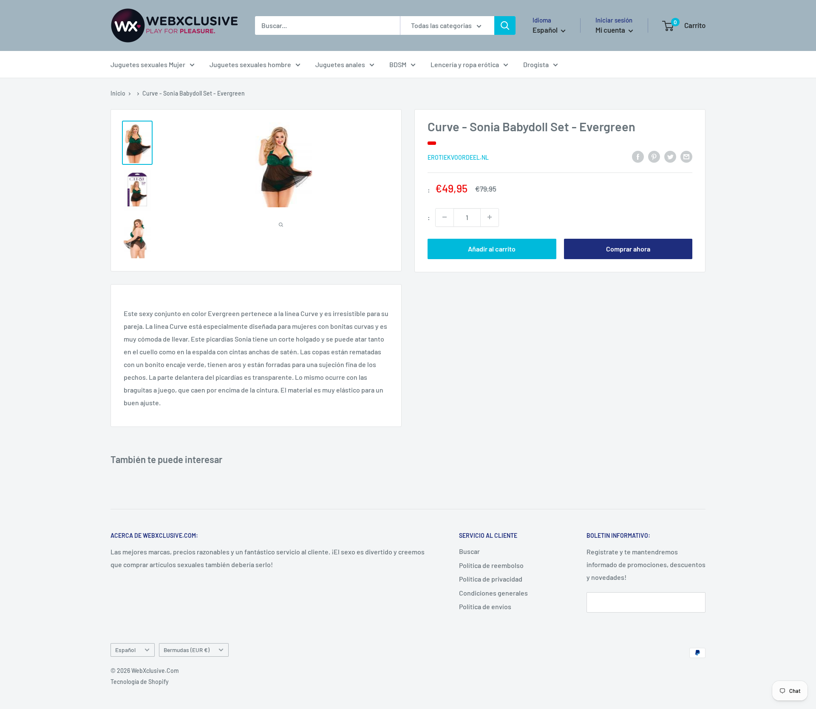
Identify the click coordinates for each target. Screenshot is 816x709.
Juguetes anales (340, 64)
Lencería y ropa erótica (465, 64)
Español (125, 649)
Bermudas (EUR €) (187, 649)
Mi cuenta (610, 29)
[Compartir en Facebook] (638, 156)
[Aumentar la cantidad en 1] (490, 217)
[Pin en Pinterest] (654, 156)
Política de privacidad (490, 579)
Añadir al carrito (492, 248)
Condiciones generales (493, 593)
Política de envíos (485, 606)
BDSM (397, 64)
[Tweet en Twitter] (670, 156)
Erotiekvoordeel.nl (458, 157)
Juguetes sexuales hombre (250, 64)
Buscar (469, 551)
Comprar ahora (628, 248)
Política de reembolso (491, 565)
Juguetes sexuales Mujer (147, 64)
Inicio (117, 93)
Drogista (536, 64)
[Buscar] (505, 25)
